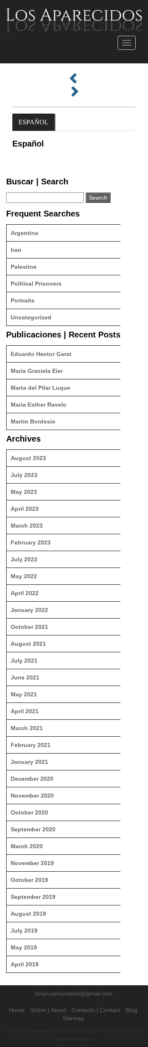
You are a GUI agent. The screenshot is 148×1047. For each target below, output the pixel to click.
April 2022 (25, 593)
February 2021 (31, 745)
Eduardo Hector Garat (41, 354)
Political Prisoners (36, 283)
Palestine (24, 266)
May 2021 (24, 694)
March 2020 (27, 846)
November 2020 (32, 795)
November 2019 (32, 863)
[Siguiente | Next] (74, 91)
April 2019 (25, 964)
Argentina (24, 233)
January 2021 (29, 761)
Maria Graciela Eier (37, 371)
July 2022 (24, 559)
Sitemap (73, 1018)
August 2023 (28, 458)
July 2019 (24, 930)
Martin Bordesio (33, 421)
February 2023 (31, 542)
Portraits (23, 300)
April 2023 (25, 508)
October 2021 (29, 627)
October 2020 (29, 812)
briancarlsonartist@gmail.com (74, 993)
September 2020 (33, 829)
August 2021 (28, 643)
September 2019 (33, 896)
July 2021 (24, 660)
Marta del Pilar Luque (40, 387)
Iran (16, 250)
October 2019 (29, 880)
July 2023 (24, 475)
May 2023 (24, 492)
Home (17, 1010)
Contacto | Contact (96, 1010)
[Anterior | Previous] (74, 78)
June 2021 (25, 677)
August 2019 (28, 913)
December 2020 (32, 778)
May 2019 (24, 947)
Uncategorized (31, 317)
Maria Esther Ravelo (39, 404)
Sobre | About (48, 1010)
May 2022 (24, 576)
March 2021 (27, 728)
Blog (131, 1010)
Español (33, 122)
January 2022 (29, 610)
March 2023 (27, 525)
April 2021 (25, 711)
